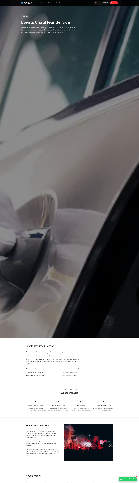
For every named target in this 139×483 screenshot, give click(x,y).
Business (43, 3)
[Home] (27, 3)
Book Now (114, 3)
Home (37, 3)
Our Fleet (58, 3)
